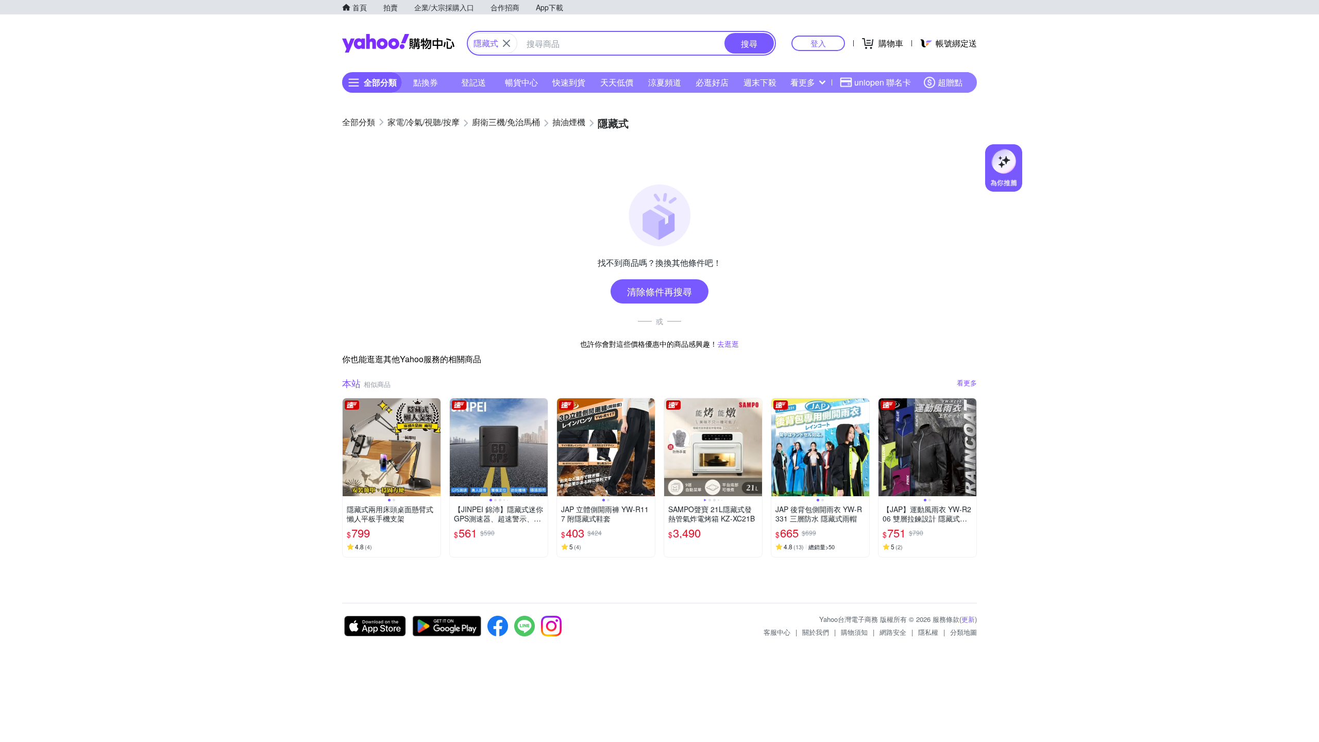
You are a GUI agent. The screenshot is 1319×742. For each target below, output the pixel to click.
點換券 (425, 82)
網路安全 (893, 632)
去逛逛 (728, 344)
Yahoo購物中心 (398, 43)
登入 (818, 43)
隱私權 (928, 632)
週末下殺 (759, 82)
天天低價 (616, 82)
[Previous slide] (349, 447)
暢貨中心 (521, 82)
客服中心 (777, 632)
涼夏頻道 (664, 82)
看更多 (802, 82)
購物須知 (854, 632)
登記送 (473, 82)
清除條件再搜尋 (659, 291)
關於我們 (815, 632)
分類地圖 (963, 632)
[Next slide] (434, 447)
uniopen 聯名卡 (882, 82)
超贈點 (950, 82)
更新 (968, 619)
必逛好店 (712, 82)
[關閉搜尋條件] (506, 43)
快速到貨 (568, 82)
